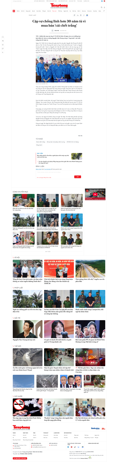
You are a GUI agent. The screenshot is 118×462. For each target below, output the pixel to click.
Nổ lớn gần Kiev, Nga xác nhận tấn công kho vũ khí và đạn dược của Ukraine (90, 370)
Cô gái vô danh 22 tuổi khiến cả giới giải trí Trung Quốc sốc (57, 341)
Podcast (45, 433)
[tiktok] (75, 447)
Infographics (67, 433)
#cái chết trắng (40, 142)
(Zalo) (41, 445)
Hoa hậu (95, 11)
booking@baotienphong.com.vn (39, 447)
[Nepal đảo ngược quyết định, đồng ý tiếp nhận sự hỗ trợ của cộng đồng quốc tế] (94, 381)
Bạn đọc (76, 437)
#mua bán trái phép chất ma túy (56, 142)
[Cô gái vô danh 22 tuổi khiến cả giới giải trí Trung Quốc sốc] (59, 329)
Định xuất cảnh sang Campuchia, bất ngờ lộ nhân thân (71, 228)
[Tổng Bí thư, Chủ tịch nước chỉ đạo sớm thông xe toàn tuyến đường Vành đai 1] (27, 269)
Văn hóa (74, 11)
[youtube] (104, 1)
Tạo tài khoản (47, 169)
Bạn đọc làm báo (21, 458)
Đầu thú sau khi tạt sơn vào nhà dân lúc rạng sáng (23, 209)
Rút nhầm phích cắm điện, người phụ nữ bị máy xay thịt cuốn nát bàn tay (53, 156)
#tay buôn (39, 145)
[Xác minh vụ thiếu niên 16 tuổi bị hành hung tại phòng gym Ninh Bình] (48, 220)
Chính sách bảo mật (93, 443)
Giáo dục (84, 11)
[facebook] (102, 1)
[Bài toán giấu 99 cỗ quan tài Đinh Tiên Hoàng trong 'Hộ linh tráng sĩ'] (90, 329)
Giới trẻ (49, 11)
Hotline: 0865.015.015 (39, 1)
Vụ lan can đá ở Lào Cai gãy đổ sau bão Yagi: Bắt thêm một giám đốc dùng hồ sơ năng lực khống (46, 210)
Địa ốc (33, 11)
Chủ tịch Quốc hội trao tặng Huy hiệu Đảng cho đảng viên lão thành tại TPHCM (58, 281)
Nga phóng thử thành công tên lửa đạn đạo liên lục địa (22, 389)
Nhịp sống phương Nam (28, 440)
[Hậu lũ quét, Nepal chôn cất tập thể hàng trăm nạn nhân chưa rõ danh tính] (59, 357)
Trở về (2, 52)
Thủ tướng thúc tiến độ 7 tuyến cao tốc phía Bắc (90, 280)
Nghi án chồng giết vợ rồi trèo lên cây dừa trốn (23, 228)
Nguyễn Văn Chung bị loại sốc (24, 340)
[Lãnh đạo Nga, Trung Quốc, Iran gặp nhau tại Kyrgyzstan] (71, 381)
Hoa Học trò (72, 1)
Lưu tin (2, 44)
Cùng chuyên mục (20, 192)
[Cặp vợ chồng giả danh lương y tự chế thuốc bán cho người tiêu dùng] (24, 238)
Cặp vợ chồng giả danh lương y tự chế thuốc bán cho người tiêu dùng (23, 246)
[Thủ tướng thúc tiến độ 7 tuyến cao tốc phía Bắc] (90, 269)
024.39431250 (17, 448)
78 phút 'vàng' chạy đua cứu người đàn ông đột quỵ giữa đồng (58, 419)
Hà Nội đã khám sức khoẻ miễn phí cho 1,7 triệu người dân (90, 419)
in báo (80, 15)
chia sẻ (74, 15)
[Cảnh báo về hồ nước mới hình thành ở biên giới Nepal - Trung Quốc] (47, 381)
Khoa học (89, 11)
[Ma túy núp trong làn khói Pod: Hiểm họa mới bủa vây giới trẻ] (27, 407)
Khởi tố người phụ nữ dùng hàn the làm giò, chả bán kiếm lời (71, 209)
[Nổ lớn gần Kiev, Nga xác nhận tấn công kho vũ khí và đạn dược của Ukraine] (90, 357)
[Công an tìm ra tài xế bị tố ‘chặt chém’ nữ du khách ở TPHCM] (48, 238)
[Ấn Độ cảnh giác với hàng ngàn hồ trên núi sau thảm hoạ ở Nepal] (27, 357)
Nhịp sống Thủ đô (16, 440)
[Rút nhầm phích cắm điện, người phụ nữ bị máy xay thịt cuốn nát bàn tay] (76, 156)
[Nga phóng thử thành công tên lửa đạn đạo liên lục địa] (23, 381)
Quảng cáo (86, 1)
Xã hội (18, 11)
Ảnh (34, 433)
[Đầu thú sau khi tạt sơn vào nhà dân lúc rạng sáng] (24, 200)
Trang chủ (14, 11)
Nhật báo (25, 433)
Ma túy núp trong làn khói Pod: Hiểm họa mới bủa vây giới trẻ (27, 419)
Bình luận (2, 48)
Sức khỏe (39, 11)
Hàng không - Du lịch (89, 437)
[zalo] (79, 447)
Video (99, 11)
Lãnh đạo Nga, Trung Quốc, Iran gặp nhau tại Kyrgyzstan (70, 389)
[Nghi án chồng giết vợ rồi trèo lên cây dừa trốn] (24, 220)
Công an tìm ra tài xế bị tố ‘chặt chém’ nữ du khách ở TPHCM (47, 246)
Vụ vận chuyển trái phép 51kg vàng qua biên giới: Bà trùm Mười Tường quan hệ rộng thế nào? (60, 162)
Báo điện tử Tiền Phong (59, 5)
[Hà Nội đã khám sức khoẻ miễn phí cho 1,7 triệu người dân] (90, 407)
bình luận (84, 15)
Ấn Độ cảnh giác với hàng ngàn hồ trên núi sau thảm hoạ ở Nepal (27, 369)
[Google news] (83, 447)
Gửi (78, 176)
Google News (87, 15)
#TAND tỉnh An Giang (73, 142)
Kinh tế (22, 11)
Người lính (66, 11)
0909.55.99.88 (36, 445)
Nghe (2, 37)
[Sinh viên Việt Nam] (95, 428)
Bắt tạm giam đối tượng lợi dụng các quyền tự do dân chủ (71, 246)
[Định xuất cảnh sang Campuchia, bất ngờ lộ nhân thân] (72, 220)
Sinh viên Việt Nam (62, 1)
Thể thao (60, 11)
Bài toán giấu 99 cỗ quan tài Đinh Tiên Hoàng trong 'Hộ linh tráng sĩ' (90, 341)
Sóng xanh (28, 11)
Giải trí (79, 11)
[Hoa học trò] (103, 428)
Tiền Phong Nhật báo (51, 1)
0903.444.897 (54, 445)
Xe (70, 11)
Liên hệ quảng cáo (36, 443)
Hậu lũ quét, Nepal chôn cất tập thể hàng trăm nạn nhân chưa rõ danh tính (59, 369)
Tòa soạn (79, 1)
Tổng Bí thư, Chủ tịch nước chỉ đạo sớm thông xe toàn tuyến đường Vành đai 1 (27, 280)
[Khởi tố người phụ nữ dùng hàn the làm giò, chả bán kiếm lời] (72, 200)
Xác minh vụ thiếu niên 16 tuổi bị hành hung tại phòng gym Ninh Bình (47, 228)
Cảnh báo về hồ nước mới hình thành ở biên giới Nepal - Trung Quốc (46, 389)
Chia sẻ (2, 40)
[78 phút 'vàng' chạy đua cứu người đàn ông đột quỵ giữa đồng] (59, 407)
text (77, 15)
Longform (56, 433)
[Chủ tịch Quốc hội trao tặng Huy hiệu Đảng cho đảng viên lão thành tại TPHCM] (59, 269)
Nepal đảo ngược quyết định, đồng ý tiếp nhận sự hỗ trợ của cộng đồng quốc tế (94, 390)
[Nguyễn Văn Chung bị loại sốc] (27, 329)
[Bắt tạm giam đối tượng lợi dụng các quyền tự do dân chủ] (72, 238)
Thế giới (44, 11)
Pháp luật (54, 11)
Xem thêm (104, 11)
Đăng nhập (38, 169)
